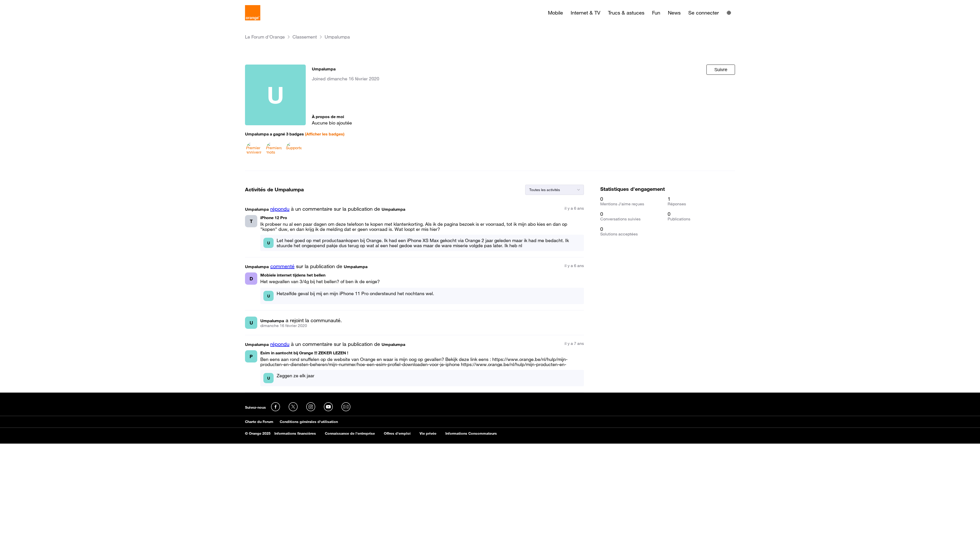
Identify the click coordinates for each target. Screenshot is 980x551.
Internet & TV (585, 13)
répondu (279, 209)
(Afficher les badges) (325, 133)
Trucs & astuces (626, 13)
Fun (656, 13)
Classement (304, 37)
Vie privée (428, 433)
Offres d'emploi (397, 433)
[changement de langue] (729, 13)
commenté (282, 266)
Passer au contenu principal (27, 4)
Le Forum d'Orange (265, 37)
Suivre (720, 69)
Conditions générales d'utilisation (309, 421)
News (674, 13)
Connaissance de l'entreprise (350, 433)
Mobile (555, 13)
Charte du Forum (259, 421)
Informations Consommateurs (471, 433)
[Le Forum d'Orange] (252, 13)
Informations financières (295, 433)
